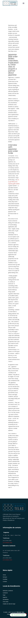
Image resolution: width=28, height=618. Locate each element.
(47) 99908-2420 (7, 542)
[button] (18, 614)
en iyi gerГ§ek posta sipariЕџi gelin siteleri (14, 181)
